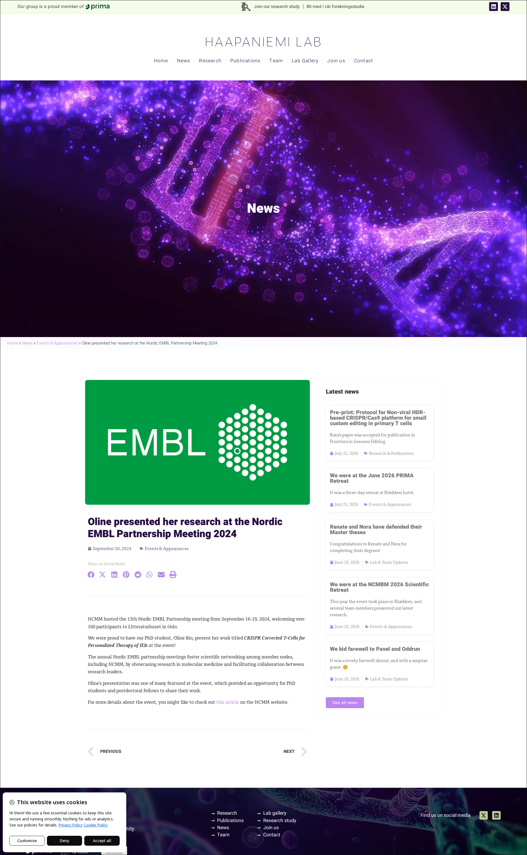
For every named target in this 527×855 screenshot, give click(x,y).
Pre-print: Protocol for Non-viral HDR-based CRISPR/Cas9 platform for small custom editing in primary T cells (378, 417)
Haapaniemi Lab (264, 42)
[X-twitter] (505, 6)
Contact (363, 60)
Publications (245, 60)
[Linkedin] (493, 6)
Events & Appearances (57, 343)
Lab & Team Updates (389, 562)
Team (276, 60)
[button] (91, 574)
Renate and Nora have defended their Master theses (376, 529)
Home (161, 60)
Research (210, 60)
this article (227, 702)
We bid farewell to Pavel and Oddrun (375, 649)
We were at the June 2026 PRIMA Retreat (372, 478)
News (183, 60)
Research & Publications (391, 453)
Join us (336, 60)
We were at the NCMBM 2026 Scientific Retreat (379, 587)
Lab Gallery (305, 60)
